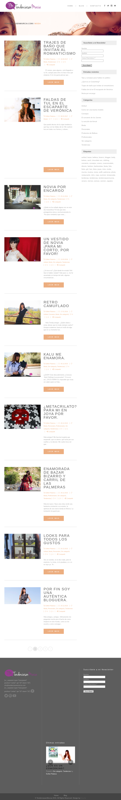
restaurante (86, 175)
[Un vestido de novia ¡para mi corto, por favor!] (22, 249)
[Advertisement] (59, 149)
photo (113, 172)
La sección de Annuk (89, 121)
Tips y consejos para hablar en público (96, 78)
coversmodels (108, 163)
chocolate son (97, 160)
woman (96, 181)
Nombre (84, 48)
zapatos (110, 181)
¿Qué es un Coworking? (91, 82)
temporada (111, 175)
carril (89, 160)
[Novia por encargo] (22, 197)
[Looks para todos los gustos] (22, 546)
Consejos (52, 314)
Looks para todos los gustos (56, 539)
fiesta (106, 166)
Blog (65, 795)
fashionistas (98, 166)
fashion (90, 166)
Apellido (84, 53)
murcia (84, 172)
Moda (45, 62)
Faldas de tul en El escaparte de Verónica (58, 105)
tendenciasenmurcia (106, 178)
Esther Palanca (51, 774)
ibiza (95, 169)
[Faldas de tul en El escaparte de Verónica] (22, 110)
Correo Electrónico (88, 58)
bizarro (101, 157)
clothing (106, 160)
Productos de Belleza (89, 133)
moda (109, 169)
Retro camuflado (56, 304)
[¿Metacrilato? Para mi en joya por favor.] (22, 417)
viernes (90, 181)
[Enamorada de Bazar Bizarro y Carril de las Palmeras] (22, 479)
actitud (84, 157)
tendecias (85, 178)
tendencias (94, 178)
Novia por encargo (55, 188)
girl (87, 169)
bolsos (84, 160)
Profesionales (60, 426)
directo (84, 166)
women (103, 181)
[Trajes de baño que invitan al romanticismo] (22, 53)
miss (104, 169)
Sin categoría (52, 199)
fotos (83, 169)
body (113, 157)
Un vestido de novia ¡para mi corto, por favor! (56, 246)
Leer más (54, 82)
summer (103, 175)
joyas (99, 169)
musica (90, 172)
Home (56, 795)
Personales (51, 426)
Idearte (83, 798)
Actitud (46, 262)
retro (93, 175)
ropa (97, 175)
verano (84, 181)
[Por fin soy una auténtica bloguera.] (22, 595)
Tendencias (51, 62)
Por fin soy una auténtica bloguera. (57, 594)
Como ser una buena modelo (92, 110)
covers (99, 163)
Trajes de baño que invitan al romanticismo (60, 47)
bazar (89, 157)
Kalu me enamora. (54, 356)
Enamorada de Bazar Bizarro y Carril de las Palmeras (56, 478)
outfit (100, 172)
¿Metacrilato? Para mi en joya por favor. (60, 412)
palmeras (106, 172)
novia (96, 172)
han (90, 169)
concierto (85, 163)
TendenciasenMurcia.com (18, 24)
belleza (95, 157)
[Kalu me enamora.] (22, 365)
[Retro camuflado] (22, 312)
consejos (92, 163)
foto (110, 166)
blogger (107, 157)
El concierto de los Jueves (91, 117)
